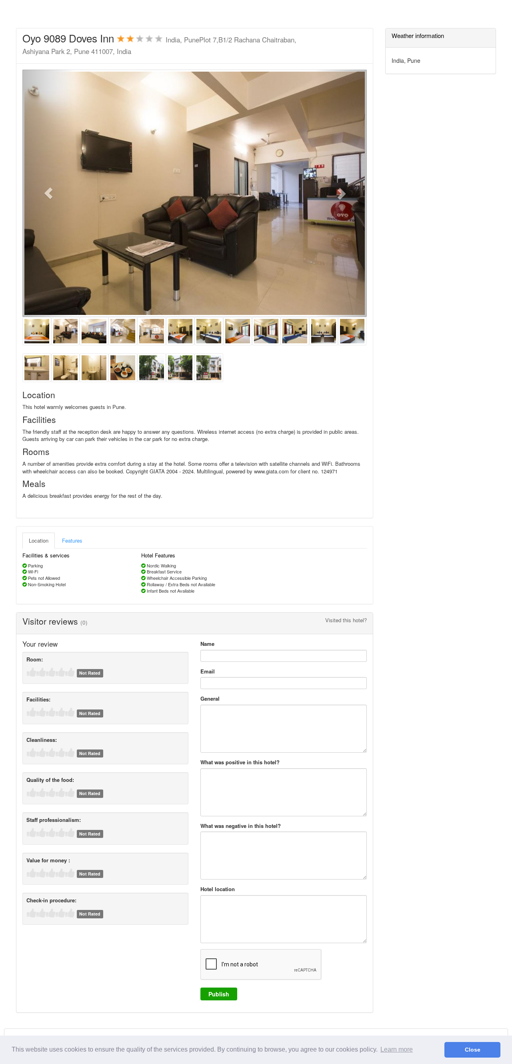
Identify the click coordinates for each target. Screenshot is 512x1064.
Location (38, 540)
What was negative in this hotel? (240, 826)
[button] (48, 193)
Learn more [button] (396, 1049)
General (210, 698)
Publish (218, 994)
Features (72, 540)
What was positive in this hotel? (240, 762)
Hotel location (217, 889)
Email (207, 671)
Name (207, 643)
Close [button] (472, 1049)
